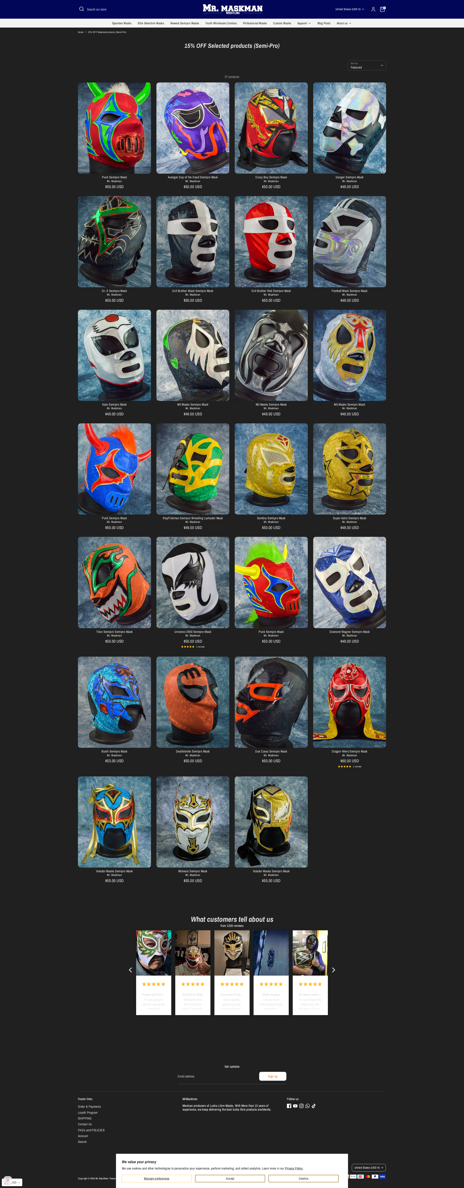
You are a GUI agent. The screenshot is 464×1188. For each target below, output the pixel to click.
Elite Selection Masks (151, 23)
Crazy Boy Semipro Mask (271, 177)
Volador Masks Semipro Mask (114, 871)
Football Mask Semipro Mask (349, 291)
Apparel (302, 23)
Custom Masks (282, 23)
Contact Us (85, 1124)
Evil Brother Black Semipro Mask (192, 291)
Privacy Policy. (294, 1168)
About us (342, 23)
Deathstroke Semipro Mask (193, 751)
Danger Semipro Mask (350, 177)
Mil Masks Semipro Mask (192, 404)
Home (81, 32)
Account (83, 1136)
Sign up (272, 1076)
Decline (303, 1178)
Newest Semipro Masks (184, 23)
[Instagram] (301, 1106)
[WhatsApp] (307, 1106)
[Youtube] (295, 1106)
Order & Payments (89, 1106)
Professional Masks (255, 23)
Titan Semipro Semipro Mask (114, 631)
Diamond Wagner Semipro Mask (350, 631)
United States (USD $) (348, 9)
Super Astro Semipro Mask (349, 518)
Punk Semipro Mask (114, 177)
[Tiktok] (314, 1106)
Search (82, 1141)
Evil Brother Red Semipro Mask (271, 291)
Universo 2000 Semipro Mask (192, 631)
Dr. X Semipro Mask (114, 291)
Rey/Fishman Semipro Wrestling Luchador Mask (193, 518)
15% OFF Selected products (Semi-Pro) (107, 32)
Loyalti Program (88, 1112)
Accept (230, 1178)
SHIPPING (85, 1118)
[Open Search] (81, 9)
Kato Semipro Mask (114, 404)
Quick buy (114, 167)
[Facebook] (289, 1106)
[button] (131, 970)
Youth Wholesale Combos (221, 23)
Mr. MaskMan (102, 1178)
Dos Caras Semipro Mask (271, 751)
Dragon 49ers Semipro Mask (349, 751)
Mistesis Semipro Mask (192, 871)
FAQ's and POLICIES (91, 1130)
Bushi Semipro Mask (114, 751)
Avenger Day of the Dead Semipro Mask (193, 177)
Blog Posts (324, 23)
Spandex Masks (122, 23)
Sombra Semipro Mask (271, 518)
